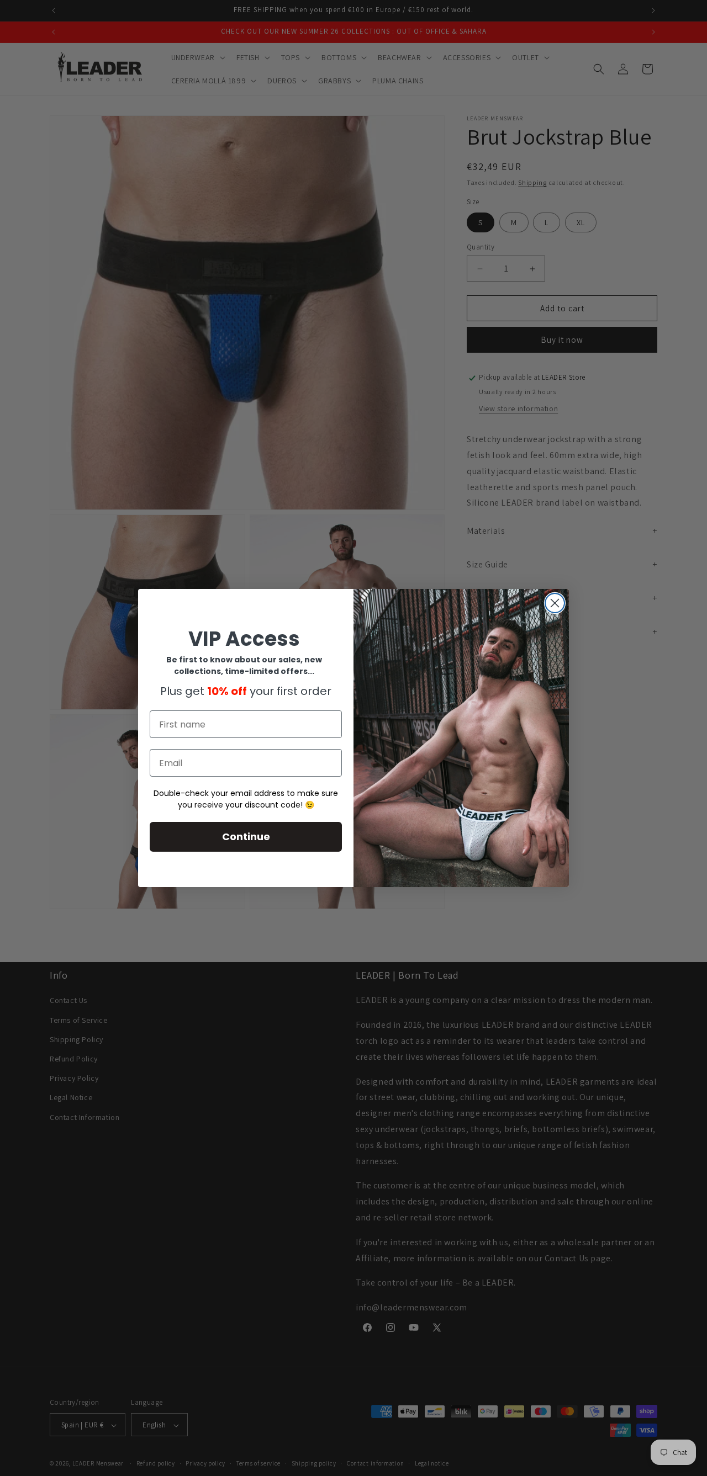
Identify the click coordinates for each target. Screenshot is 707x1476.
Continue (246, 837)
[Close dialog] (554, 603)
